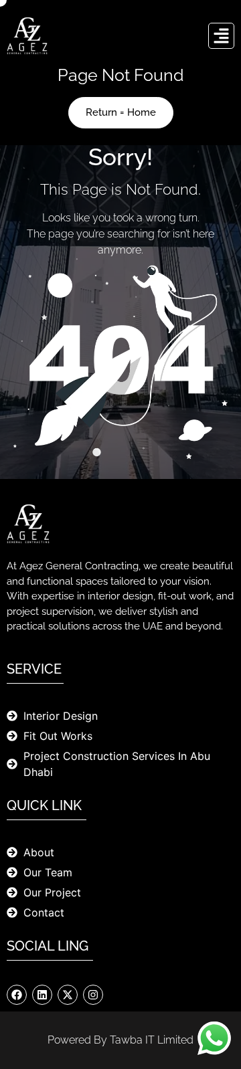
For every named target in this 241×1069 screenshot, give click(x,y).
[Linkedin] (42, 995)
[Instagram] (93, 995)
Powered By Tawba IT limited (120, 1040)
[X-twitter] (68, 995)
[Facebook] (17, 995)
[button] (221, 36)
